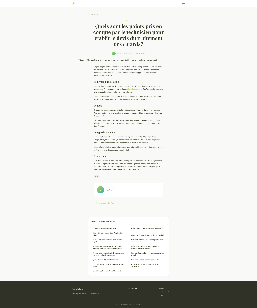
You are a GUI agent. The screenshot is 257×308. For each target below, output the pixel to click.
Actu (98, 14)
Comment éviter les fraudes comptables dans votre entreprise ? (147, 241)
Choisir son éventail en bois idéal (104, 228)
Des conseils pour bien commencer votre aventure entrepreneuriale (145, 247)
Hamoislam (77, 289)
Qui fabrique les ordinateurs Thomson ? (107, 271)
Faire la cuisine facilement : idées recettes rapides (107, 241)
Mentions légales (164, 292)
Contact (161, 295)
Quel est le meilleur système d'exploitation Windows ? (108, 234)
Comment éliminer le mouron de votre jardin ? (147, 235)
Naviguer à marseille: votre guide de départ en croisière (147, 254)
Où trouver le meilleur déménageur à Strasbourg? (144, 265)
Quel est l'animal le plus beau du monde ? (107, 260)
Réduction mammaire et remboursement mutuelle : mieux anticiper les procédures (107, 247)
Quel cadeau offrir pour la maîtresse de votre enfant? (109, 265)
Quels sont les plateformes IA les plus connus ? (147, 229)
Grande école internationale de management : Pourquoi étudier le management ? (109, 254)
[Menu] (184, 3)
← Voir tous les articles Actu (104, 203)
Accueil (93, 14)
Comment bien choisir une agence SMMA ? (146, 260)
